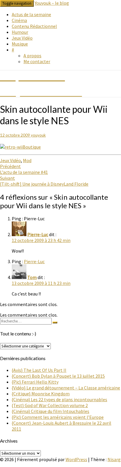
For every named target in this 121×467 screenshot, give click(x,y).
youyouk (38, 135)
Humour (20, 32)
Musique (20, 44)
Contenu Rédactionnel (34, 26)
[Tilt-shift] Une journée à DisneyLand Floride (44, 181)
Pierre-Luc (37, 234)
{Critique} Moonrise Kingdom (41, 394)
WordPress (76, 459)
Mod (27, 160)
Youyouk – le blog (52, 3)
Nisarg (114, 459)
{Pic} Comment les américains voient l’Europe (58, 417)
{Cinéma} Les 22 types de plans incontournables (59, 399)
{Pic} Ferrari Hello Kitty (35, 382)
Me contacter (36, 61)
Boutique (32, 147)
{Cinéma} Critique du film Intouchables (50, 411)
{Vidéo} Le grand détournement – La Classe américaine (66, 388)
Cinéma (19, 20)
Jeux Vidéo (22, 38)
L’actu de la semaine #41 (24, 169)
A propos (32, 55)
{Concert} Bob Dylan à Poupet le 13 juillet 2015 (58, 376)
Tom (32, 277)
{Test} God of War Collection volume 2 (50, 405)
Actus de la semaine (31, 14)
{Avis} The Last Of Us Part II (39, 370)
